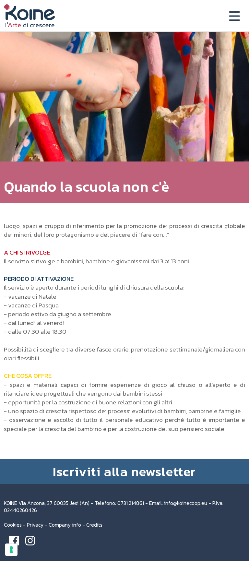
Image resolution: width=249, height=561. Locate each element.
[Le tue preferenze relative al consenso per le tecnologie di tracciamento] (11, 549)
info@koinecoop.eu (185, 503)
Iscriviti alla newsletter (124, 471)
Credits (94, 525)
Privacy (35, 525)
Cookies (13, 525)
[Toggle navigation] (234, 15)
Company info (65, 525)
